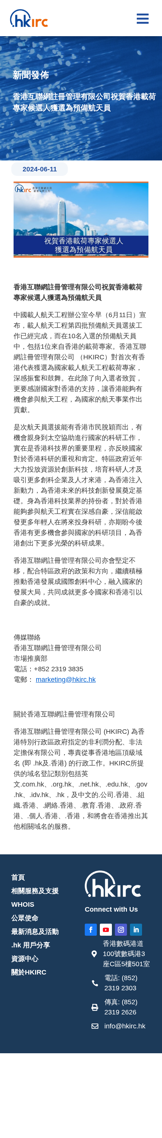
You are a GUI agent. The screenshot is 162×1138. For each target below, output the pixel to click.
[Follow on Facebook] (91, 930)
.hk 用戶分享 (30, 945)
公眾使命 (24, 918)
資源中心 (24, 958)
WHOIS (22, 904)
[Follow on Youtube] (106, 930)
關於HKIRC (28, 972)
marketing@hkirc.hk (66, 679)
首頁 (18, 877)
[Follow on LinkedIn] (136, 930)
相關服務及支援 (35, 891)
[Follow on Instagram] (121, 930)
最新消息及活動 (35, 931)
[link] (121, 956)
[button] (143, 19)
